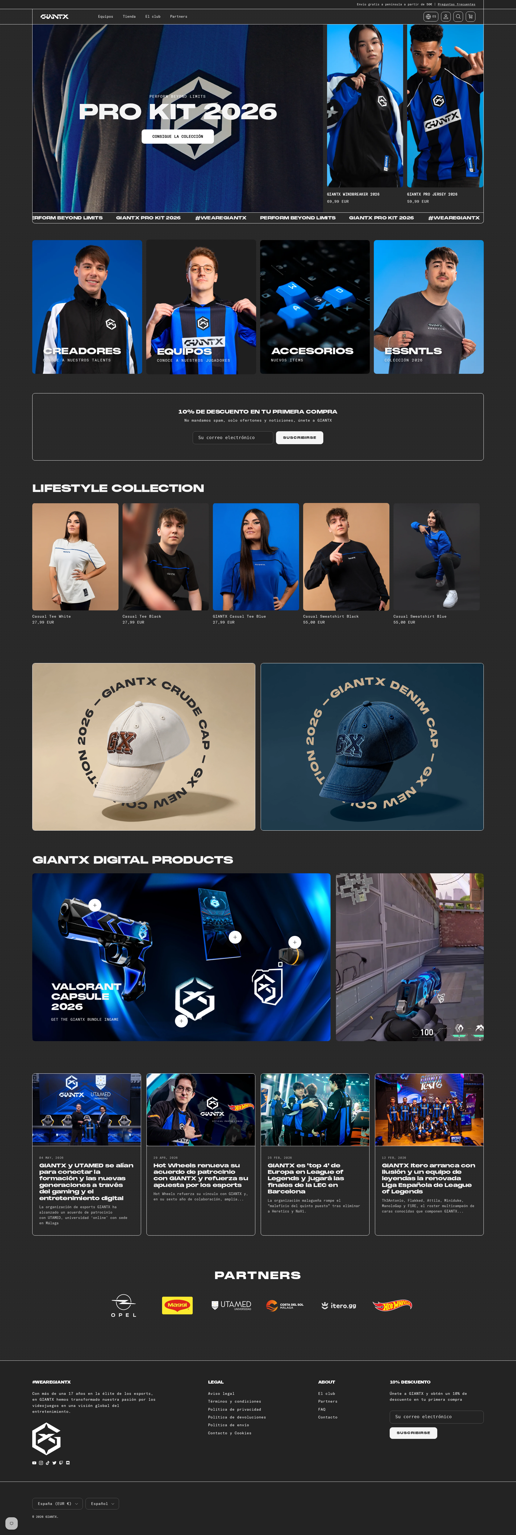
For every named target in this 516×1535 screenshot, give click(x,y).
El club (152, 16)
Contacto (328, 1417)
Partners (178, 16)
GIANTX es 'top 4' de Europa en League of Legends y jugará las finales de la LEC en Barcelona (306, 1178)
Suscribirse (300, 438)
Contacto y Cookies (230, 1433)
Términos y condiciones (234, 1401)
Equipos (105, 16)
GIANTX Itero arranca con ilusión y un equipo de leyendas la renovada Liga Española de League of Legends (428, 1178)
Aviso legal (221, 1393)
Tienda (129, 16)
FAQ (321, 1409)
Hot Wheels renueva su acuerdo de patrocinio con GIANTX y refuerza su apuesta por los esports (200, 1175)
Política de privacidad (234, 1409)
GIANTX (51, 1517)
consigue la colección (177, 136)
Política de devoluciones (237, 1417)
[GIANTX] (55, 17)
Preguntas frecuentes (456, 4)
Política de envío (228, 1424)
